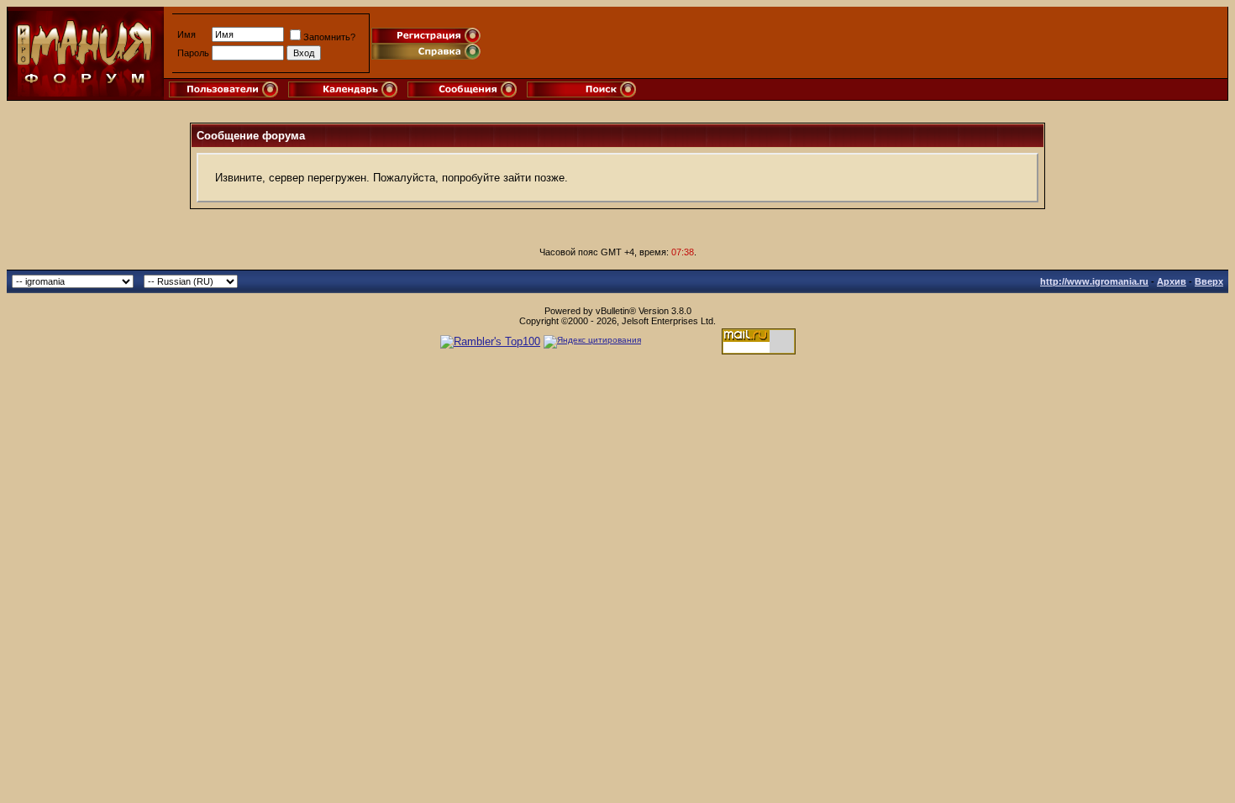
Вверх (1209, 281)
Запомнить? (329, 37)
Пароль (193, 53)
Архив (1171, 281)
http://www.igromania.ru (1094, 281)
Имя (186, 34)
